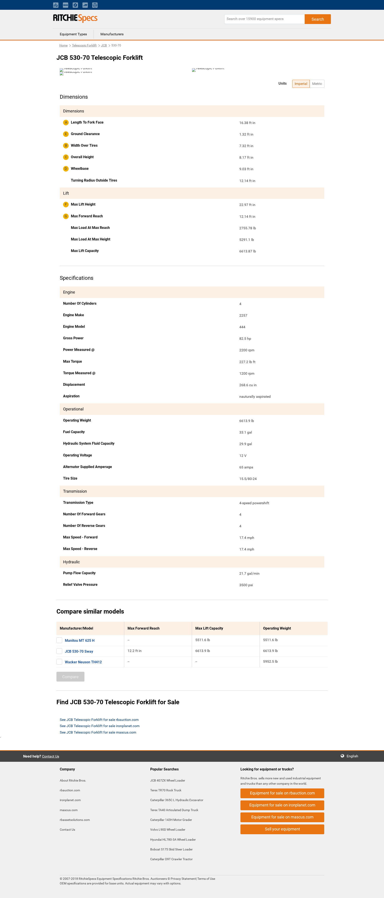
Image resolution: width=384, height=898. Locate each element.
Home (63, 45)
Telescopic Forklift (84, 45)
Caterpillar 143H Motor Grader (171, 820)
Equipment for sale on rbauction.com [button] (282, 793)
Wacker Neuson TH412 (83, 662)
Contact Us (50, 756)
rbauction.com (70, 790)
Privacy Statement (183, 878)
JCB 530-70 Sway (79, 651)
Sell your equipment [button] (282, 829)
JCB (104, 45)
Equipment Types (73, 34)
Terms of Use (206, 878)
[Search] (318, 19)
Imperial (301, 84)
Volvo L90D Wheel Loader (167, 829)
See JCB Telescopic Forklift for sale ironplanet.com (100, 726)
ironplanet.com (70, 800)
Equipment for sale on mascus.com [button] (282, 817)
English (354, 756)
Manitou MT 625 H (79, 640)
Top (376, 891)
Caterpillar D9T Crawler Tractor (171, 859)
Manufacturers (112, 34)
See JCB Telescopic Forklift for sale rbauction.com (99, 720)
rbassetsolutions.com (75, 820)
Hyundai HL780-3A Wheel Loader (173, 839)
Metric (317, 84)
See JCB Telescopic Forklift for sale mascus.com (98, 732)
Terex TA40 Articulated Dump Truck (174, 810)
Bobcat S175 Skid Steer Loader (171, 849)
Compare (70, 676)
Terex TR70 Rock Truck (165, 790)
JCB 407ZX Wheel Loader (167, 780)
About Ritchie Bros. (73, 780)
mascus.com (69, 810)
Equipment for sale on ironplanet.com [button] (282, 805)
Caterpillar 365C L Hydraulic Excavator (176, 800)
